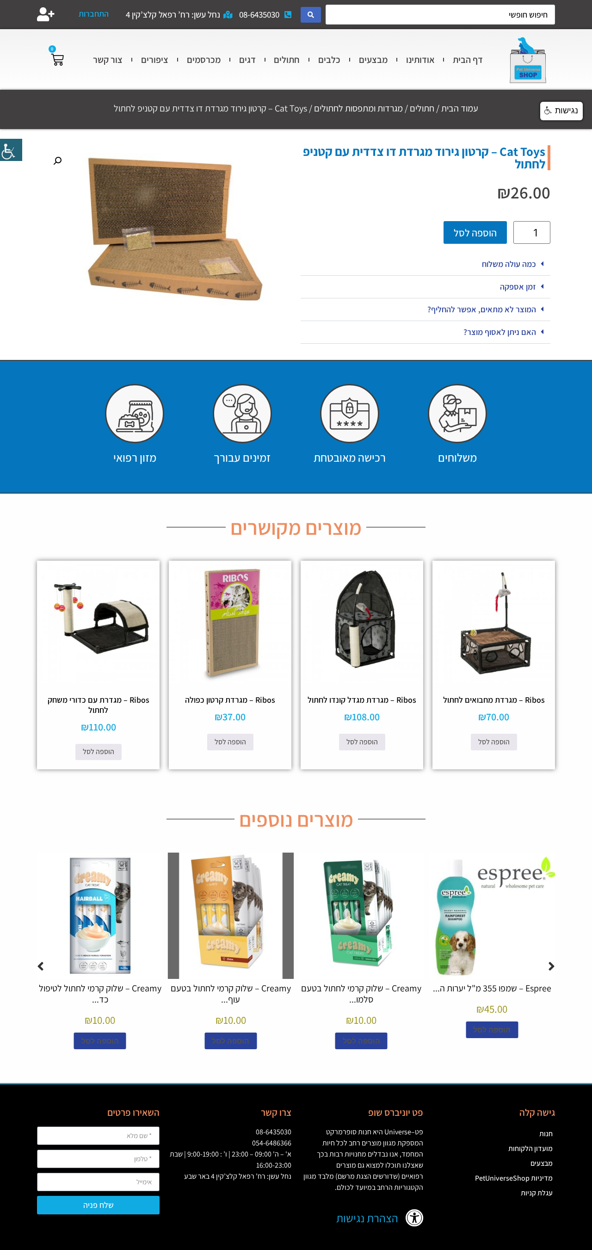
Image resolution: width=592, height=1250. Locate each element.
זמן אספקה (518, 286)
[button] (425, 264)
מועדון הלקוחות (530, 1148)
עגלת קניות (537, 1193)
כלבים (329, 60)
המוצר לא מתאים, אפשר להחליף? (481, 309)
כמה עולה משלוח (509, 264)
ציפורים (154, 60)
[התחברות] (46, 14)
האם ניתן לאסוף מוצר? (499, 332)
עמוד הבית (459, 108)
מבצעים (373, 60)
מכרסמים (204, 60)
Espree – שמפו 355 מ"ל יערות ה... (492, 988)
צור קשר (108, 60)
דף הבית (468, 60)
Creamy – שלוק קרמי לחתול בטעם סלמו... (361, 993)
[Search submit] (311, 15)
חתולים (287, 60)
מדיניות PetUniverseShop (514, 1178)
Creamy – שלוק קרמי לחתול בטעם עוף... (231, 993)
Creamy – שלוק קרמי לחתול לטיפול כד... (100, 993)
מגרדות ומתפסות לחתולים (358, 108)
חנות (546, 1134)
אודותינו (420, 60)
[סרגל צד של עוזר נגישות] (11, 150)
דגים (247, 60)
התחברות (94, 13)
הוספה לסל (475, 232)
